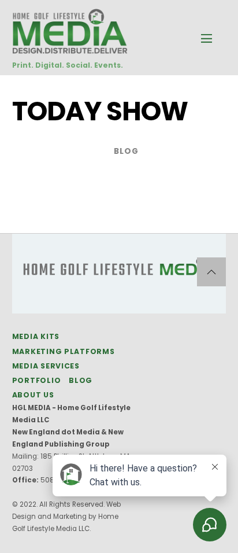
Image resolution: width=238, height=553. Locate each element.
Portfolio (36, 380)
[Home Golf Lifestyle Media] (70, 47)
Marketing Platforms (63, 351)
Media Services (46, 366)
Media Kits (36, 336)
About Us (33, 395)
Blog (126, 151)
